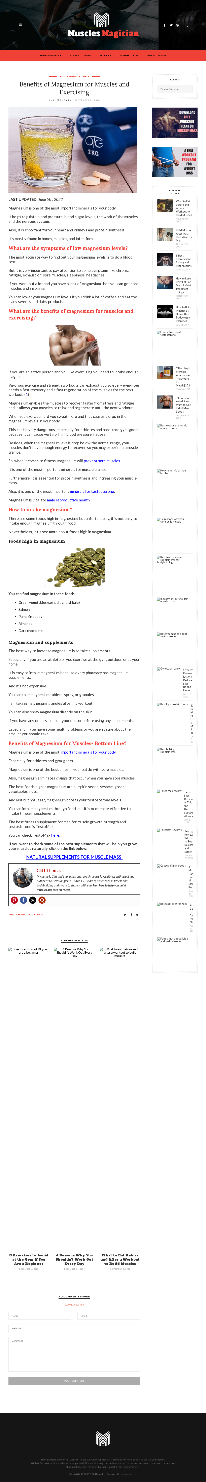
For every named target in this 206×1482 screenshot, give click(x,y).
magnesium (17, 914)
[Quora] (42, 900)
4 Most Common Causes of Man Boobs (190, 877)
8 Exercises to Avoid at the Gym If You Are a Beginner (28, 1259)
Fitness (105, 55)
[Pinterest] (14, 900)
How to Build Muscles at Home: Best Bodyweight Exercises (183, 314)
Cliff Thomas (62, 100)
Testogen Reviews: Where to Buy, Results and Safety (188, 841)
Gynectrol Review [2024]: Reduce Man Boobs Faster (188, 680)
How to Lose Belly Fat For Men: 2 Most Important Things (183, 285)
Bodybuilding (80, 55)
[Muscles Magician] (103, 25)
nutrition (36, 914)
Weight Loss (129, 55)
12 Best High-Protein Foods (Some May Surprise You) (192, 719)
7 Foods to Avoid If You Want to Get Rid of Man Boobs (183, 404)
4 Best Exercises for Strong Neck (191, 914)
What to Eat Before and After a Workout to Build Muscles (120, 1259)
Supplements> (50, 55)
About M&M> (156, 55)
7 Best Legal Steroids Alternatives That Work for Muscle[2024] (184, 377)
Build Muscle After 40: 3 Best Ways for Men (184, 235)
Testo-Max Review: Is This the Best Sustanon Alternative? (188, 804)
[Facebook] (23, 900)
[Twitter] (32, 900)
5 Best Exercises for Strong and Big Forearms (184, 260)
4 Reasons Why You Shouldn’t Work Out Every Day (74, 1259)
